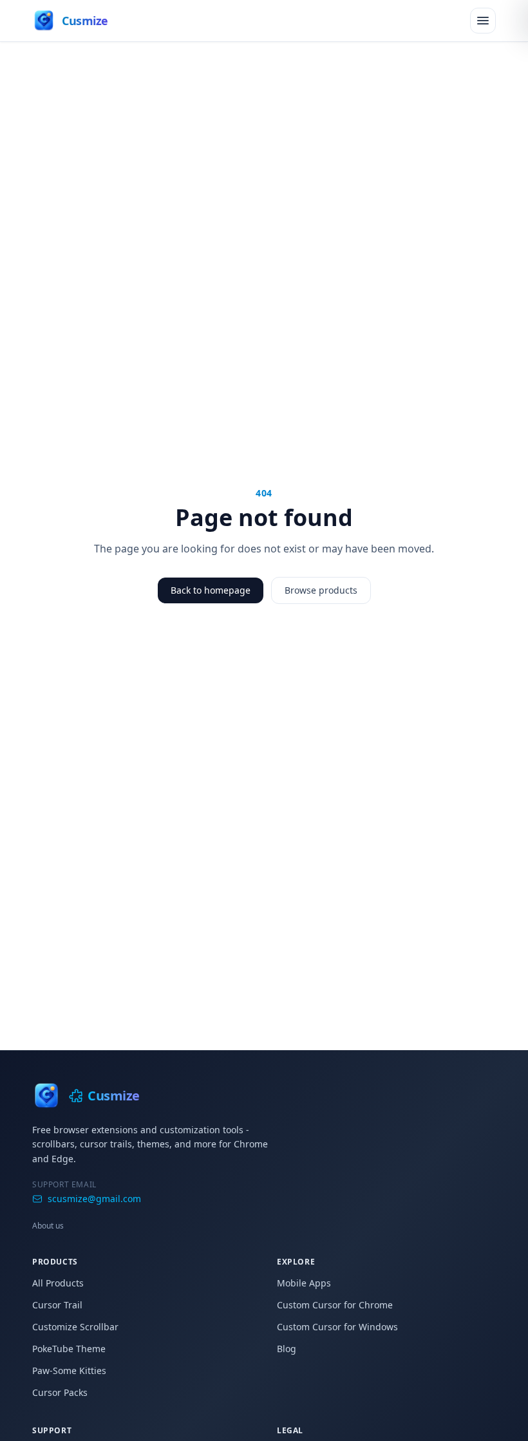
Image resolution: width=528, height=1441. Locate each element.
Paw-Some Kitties (69, 1370)
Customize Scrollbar (75, 1327)
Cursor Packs (60, 1392)
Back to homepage (210, 590)
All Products (58, 1283)
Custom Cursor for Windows (337, 1327)
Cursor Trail (57, 1305)
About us (48, 1225)
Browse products (321, 590)
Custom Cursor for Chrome (335, 1305)
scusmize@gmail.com (94, 1198)
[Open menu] (483, 20)
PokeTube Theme (69, 1348)
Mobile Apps (304, 1283)
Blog (286, 1348)
